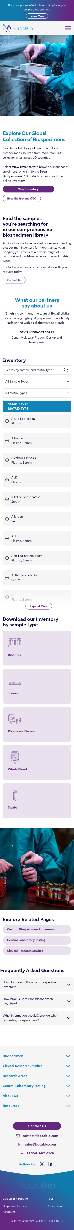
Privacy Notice (55, 1206)
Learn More (37, 16)
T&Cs (50, 1198)
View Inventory (28, 189)
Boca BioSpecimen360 (21, 198)
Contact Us (14, 280)
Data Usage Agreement (15, 1198)
